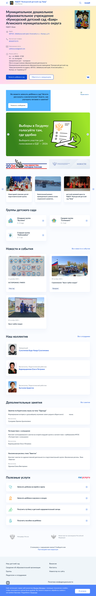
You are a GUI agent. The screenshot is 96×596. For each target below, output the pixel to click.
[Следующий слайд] (93, 189)
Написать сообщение (18, 105)
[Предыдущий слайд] (3, 189)
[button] (80, 3)
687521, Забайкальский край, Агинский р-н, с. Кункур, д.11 (29, 34)
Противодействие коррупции (48, 549)
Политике (33, 592)
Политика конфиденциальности (60, 582)
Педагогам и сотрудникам (16, 575)
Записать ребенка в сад (16, 77)
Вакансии (53, 564)
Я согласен (82, 591)
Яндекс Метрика (39, 588)
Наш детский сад (13, 564)
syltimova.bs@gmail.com (17, 49)
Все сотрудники (84, 336)
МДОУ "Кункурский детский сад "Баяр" (31, 2)
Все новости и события (81, 249)
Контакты (53, 567)
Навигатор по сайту (57, 571)
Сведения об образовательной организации (23, 567)
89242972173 (13, 41)
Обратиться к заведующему (41, 77)
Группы (9, 571)
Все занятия (85, 402)
